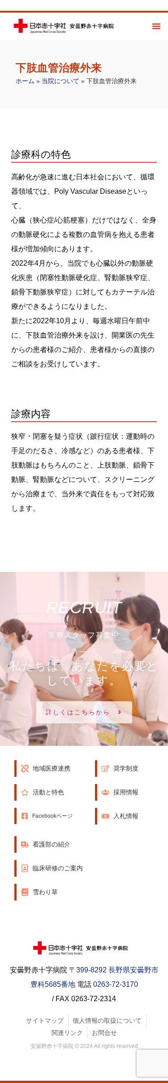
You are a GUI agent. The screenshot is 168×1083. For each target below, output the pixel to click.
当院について (60, 81)
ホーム (25, 81)
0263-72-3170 (115, 984)
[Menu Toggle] (156, 26)
